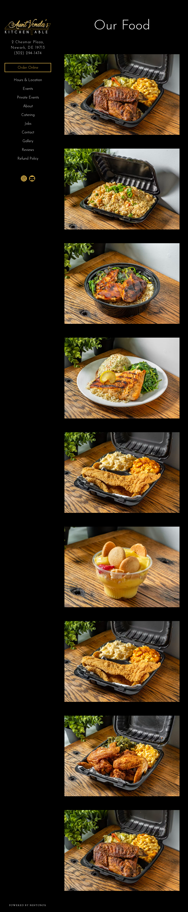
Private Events (28, 97)
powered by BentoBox (32, 905)
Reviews (28, 150)
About (28, 106)
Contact (28, 132)
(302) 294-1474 (28, 53)
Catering (28, 115)
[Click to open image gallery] (122, 94)
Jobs (28, 124)
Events (28, 89)
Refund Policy (27, 159)
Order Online (28, 68)
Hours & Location (28, 80)
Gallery (27, 141)
